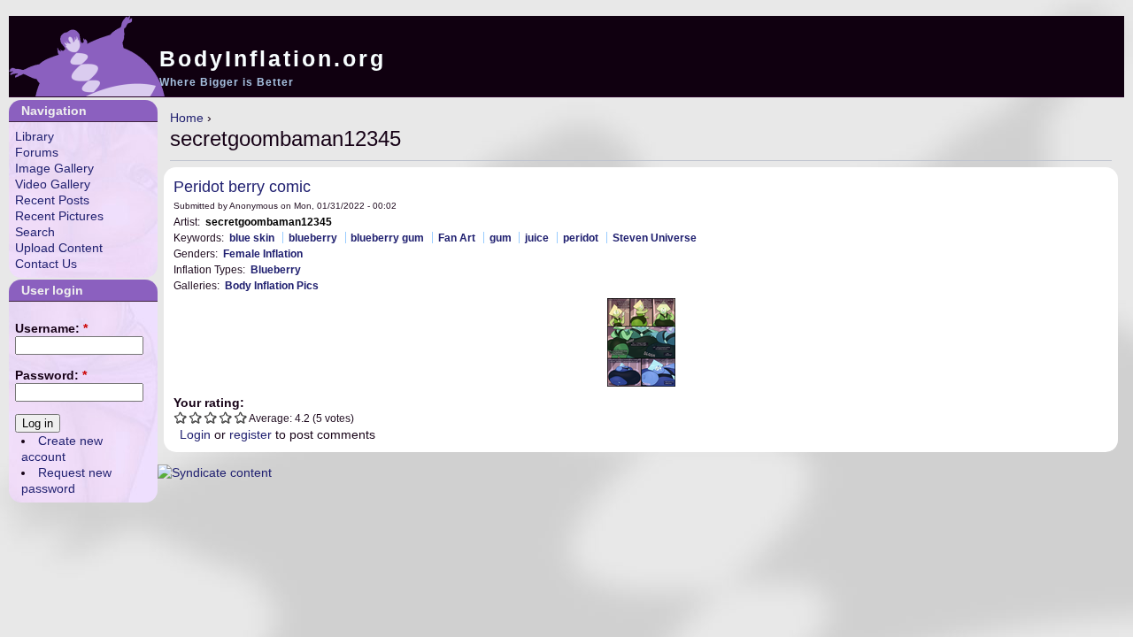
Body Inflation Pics (272, 285)
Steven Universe (655, 237)
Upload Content (59, 248)
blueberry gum (387, 237)
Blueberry (275, 269)
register (250, 434)
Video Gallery (52, 184)
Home (187, 118)
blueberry (313, 237)
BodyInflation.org (272, 58)
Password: (51, 375)
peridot (580, 237)
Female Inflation (263, 253)
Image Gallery (54, 168)
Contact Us (46, 264)
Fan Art (456, 237)
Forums (36, 152)
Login (195, 434)
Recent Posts (52, 200)
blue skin (251, 237)
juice (537, 237)
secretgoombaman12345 (268, 221)
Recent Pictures (59, 216)
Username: (51, 328)
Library (34, 136)
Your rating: (208, 402)
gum (500, 237)
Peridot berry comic (242, 187)
